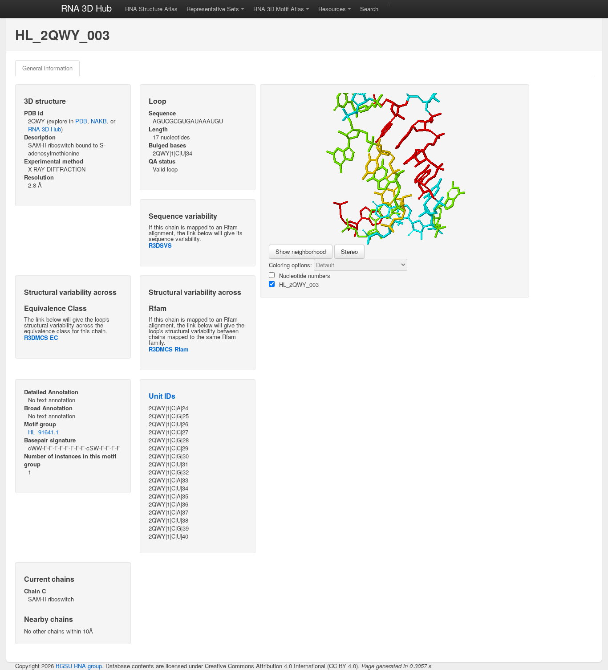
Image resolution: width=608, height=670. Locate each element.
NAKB (99, 121)
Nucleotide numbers (304, 275)
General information (47, 68)
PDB (81, 121)
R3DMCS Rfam (169, 349)
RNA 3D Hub (86, 7)
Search (369, 8)
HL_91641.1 (43, 432)
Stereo (349, 251)
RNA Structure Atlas (151, 8)
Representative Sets (212, 8)
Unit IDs (162, 396)
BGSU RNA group (79, 666)
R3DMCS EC (41, 337)
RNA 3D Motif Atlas (278, 8)
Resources (332, 8)
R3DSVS (160, 245)
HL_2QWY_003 (299, 284)
